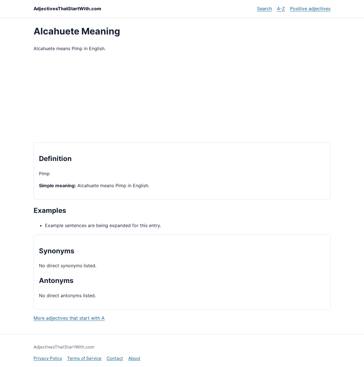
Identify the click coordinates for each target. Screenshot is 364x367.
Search (264, 8)
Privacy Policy (48, 358)
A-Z (281, 8)
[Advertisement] (182, 97)
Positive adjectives (310, 8)
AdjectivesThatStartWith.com (67, 8)
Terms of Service (84, 358)
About (134, 358)
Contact (115, 358)
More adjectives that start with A (69, 318)
